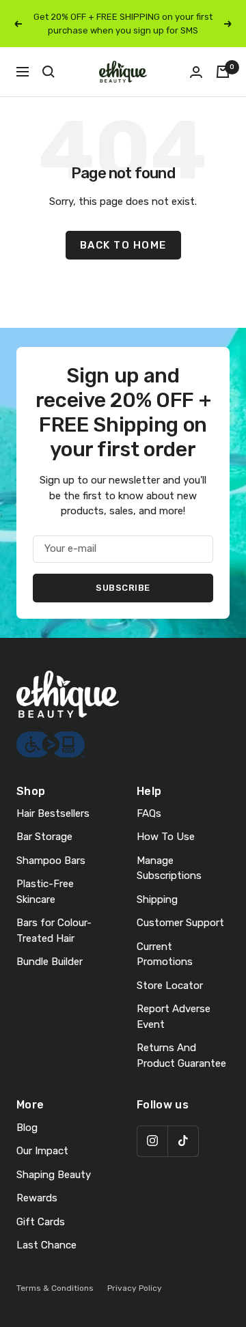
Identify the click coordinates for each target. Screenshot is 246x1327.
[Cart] (223, 72)
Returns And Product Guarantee (181, 1056)
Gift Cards (40, 1222)
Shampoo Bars (50, 860)
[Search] (48, 72)
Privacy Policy (134, 1288)
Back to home (123, 245)
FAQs (149, 813)
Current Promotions (165, 954)
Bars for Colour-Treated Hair (54, 931)
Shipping (157, 899)
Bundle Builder (49, 961)
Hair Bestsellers (53, 813)
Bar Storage (44, 836)
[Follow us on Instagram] (152, 1141)
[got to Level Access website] (50, 739)
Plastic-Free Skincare (45, 892)
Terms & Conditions (55, 1288)
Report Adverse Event (173, 1017)
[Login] (196, 72)
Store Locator (170, 985)
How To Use (166, 836)
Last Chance (46, 1245)
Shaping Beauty (53, 1175)
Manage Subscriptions (169, 868)
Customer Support (180, 923)
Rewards (36, 1198)
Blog (27, 1127)
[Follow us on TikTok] (182, 1141)
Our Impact (42, 1151)
